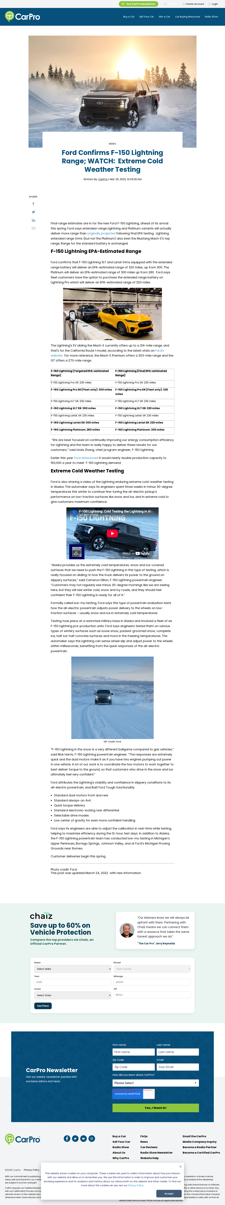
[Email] (33, 228)
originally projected (101, 233)
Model (117, 963)
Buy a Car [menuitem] (128, 16)
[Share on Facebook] (33, 203)
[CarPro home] (35, 17)
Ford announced (86, 458)
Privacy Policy (135, 1185)
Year (37, 976)
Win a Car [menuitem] (164, 16)
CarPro (103, 179)
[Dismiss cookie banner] (180, 1167)
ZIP (115, 989)
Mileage (118, 976)
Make (37, 963)
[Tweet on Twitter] (33, 212)
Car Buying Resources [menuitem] (187, 16)
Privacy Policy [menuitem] (31, 1170)
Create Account (194, 4)
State (37, 989)
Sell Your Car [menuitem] (146, 16)
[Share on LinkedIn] (33, 220)
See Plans (43, 1006)
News (112, 143)
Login (215, 4)
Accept (169, 1193)
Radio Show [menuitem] (211, 16)
